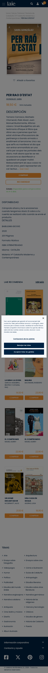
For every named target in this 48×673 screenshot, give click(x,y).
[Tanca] (43, 318)
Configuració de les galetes (24, 339)
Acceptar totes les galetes (24, 352)
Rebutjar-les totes (24, 345)
